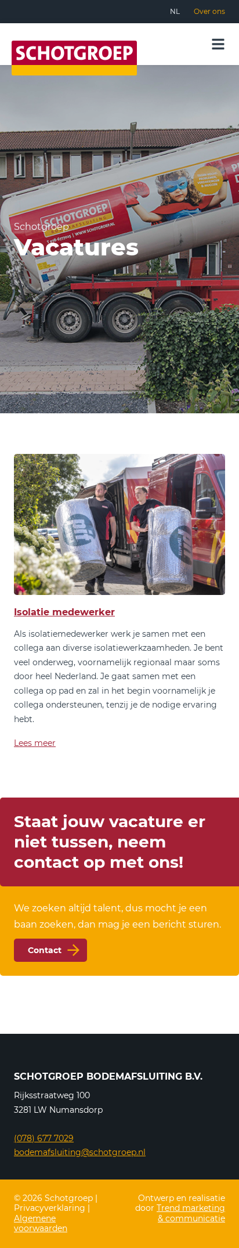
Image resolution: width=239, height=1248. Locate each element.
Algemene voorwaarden (40, 1223)
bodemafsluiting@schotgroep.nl (80, 1152)
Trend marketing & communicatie (191, 1213)
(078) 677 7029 (44, 1138)
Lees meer (35, 743)
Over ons (209, 11)
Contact (44, 950)
